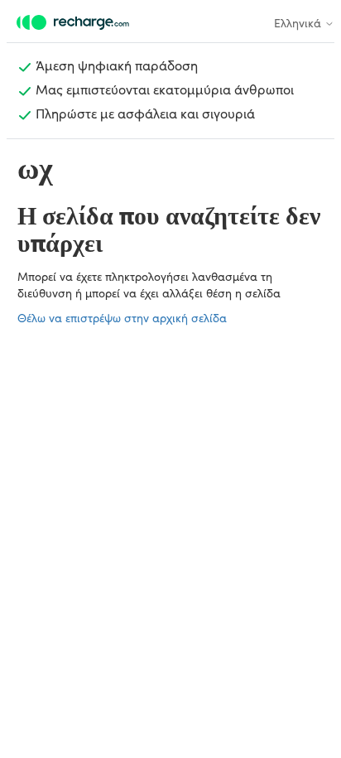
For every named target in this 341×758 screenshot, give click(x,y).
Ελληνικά (299, 22)
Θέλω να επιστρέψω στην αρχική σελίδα (122, 317)
